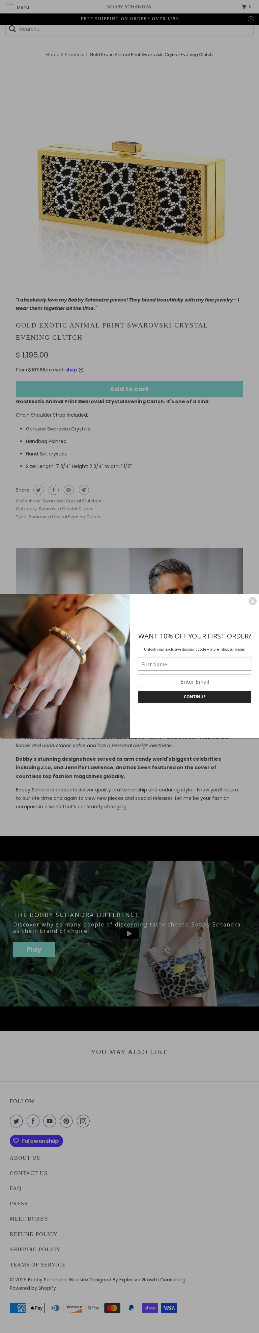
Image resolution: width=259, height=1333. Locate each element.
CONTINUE (195, 697)
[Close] (253, 601)
